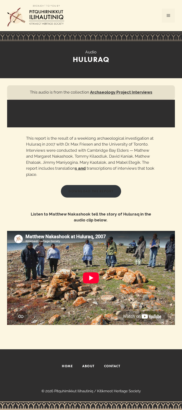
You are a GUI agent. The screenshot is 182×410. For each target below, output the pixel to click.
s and (80, 168)
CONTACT (112, 366)
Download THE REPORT (91, 191)
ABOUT (88, 366)
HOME (67, 366)
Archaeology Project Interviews (121, 92)
